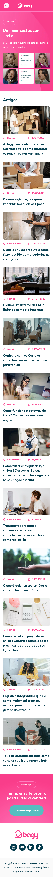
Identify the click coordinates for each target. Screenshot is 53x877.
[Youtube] (22, 847)
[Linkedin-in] (30, 847)
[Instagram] (13, 847)
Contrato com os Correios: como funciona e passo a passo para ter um (25, 360)
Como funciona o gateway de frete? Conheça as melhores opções (24, 415)
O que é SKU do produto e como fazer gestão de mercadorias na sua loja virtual (26, 254)
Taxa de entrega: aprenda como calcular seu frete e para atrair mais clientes (26, 760)
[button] (6, 5)
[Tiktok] (39, 847)
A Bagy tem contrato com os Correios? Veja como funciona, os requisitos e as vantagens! (25, 148)
